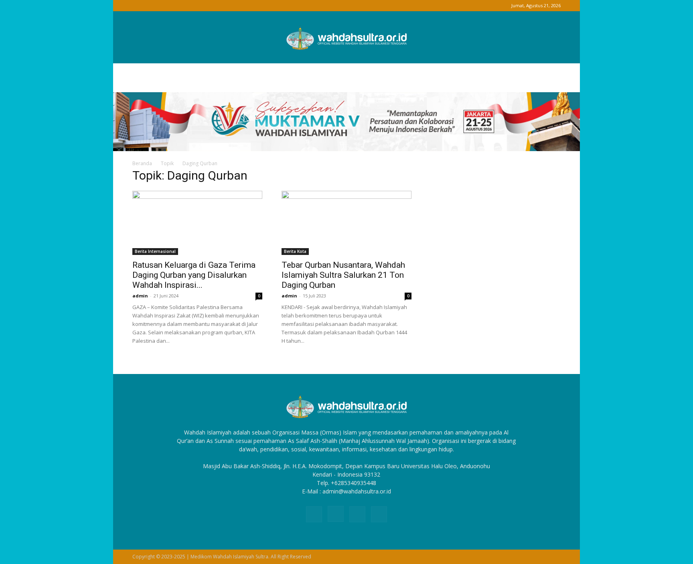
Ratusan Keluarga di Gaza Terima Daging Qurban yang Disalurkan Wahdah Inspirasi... (193, 275)
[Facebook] (138, 5)
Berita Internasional (155, 251)
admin (140, 296)
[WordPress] (165, 5)
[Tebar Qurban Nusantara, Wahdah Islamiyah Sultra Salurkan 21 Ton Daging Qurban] (346, 223)
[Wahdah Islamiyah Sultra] (346, 38)
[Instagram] (152, 5)
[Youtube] (178, 5)
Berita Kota (295, 251)
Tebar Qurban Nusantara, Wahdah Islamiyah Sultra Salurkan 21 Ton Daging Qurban (343, 275)
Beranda (142, 163)
